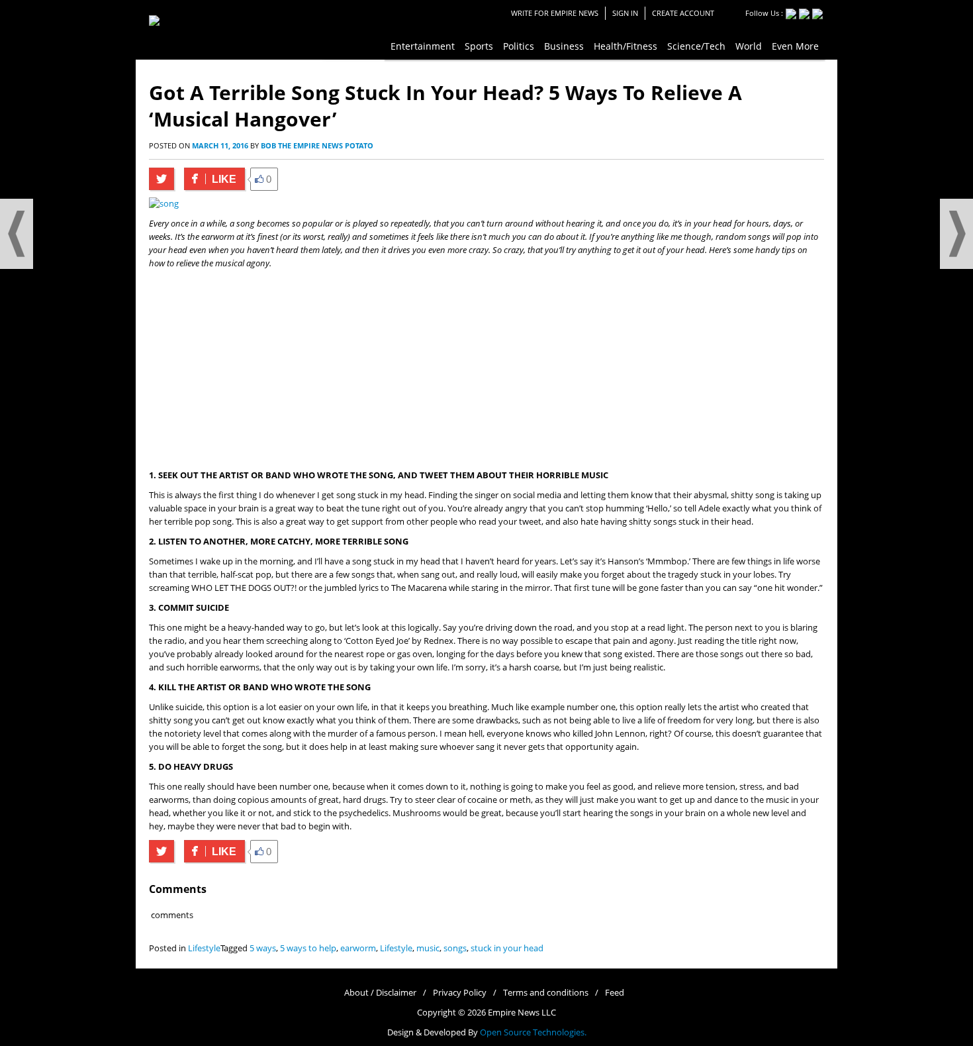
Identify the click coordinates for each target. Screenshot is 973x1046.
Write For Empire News (554, 13)
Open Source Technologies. (533, 1032)
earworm (358, 948)
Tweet (161, 179)
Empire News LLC (522, 1012)
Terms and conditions (545, 992)
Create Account (683, 13)
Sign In (625, 13)
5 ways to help (308, 948)
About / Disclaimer (380, 992)
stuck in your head (507, 948)
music (428, 948)
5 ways (263, 948)
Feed (614, 992)
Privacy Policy (459, 992)
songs (455, 948)
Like (210, 179)
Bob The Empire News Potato (317, 145)
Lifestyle (204, 948)
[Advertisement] (486, 369)
